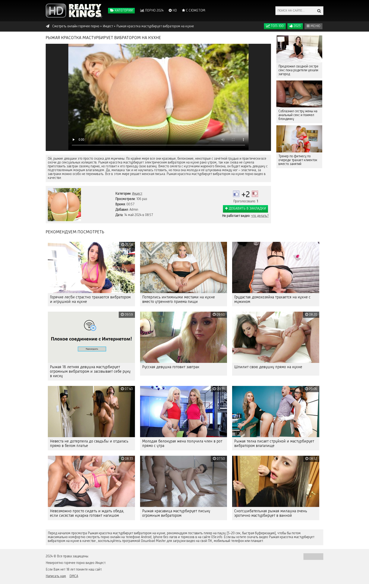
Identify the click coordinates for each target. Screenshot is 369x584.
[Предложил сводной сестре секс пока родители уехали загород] (299, 49)
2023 (297, 26)
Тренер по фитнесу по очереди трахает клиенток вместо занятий (297, 160)
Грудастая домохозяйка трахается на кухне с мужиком (272, 299)
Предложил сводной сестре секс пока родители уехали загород (298, 70)
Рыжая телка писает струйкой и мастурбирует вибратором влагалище (274, 443)
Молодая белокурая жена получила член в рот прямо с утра (182, 443)
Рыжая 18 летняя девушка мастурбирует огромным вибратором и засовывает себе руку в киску (90, 371)
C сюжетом (195, 10)
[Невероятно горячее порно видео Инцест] (74, 10)
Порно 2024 (154, 10)
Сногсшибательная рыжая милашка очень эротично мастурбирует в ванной (270, 513)
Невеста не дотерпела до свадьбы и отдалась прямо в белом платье (89, 443)
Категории (123, 10)
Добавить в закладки (247, 208)
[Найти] (319, 10)
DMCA (73, 576)
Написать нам (56, 576)
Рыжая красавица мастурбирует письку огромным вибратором (176, 513)
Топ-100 (277, 26)
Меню (315, 26)
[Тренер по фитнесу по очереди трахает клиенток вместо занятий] (299, 138)
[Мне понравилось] (236, 194)
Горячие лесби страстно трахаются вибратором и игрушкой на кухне (90, 299)
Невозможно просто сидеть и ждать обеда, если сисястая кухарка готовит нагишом (87, 513)
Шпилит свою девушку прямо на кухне (268, 367)
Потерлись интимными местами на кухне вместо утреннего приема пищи (178, 299)
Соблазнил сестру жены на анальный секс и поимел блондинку (297, 115)
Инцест (137, 194)
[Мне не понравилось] (255, 194)
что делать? (260, 216)
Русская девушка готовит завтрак (170, 367)
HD (174, 10)
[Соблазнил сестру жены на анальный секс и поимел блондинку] (299, 94)
